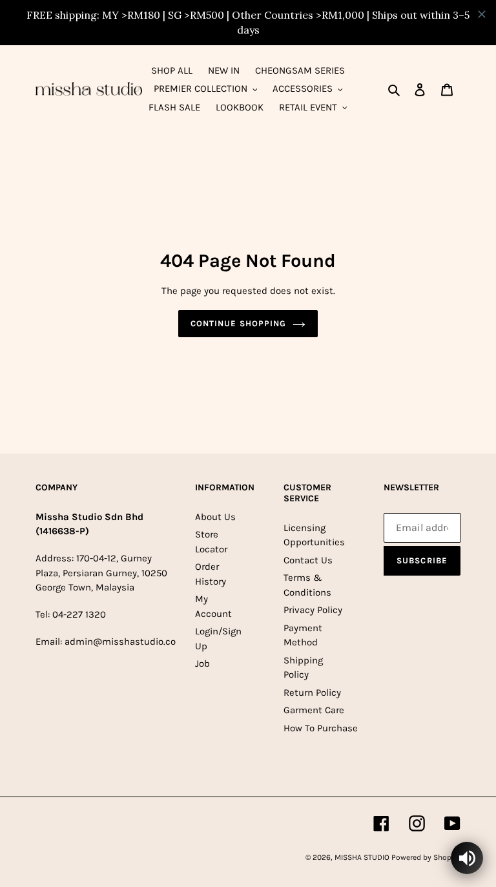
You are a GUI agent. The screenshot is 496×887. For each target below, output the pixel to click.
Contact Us (308, 560)
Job (202, 663)
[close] (481, 14)
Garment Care (314, 710)
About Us (215, 517)
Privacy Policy (313, 610)
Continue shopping (238, 323)
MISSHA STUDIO (363, 857)
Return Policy (312, 692)
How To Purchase (321, 728)
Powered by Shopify (425, 857)
